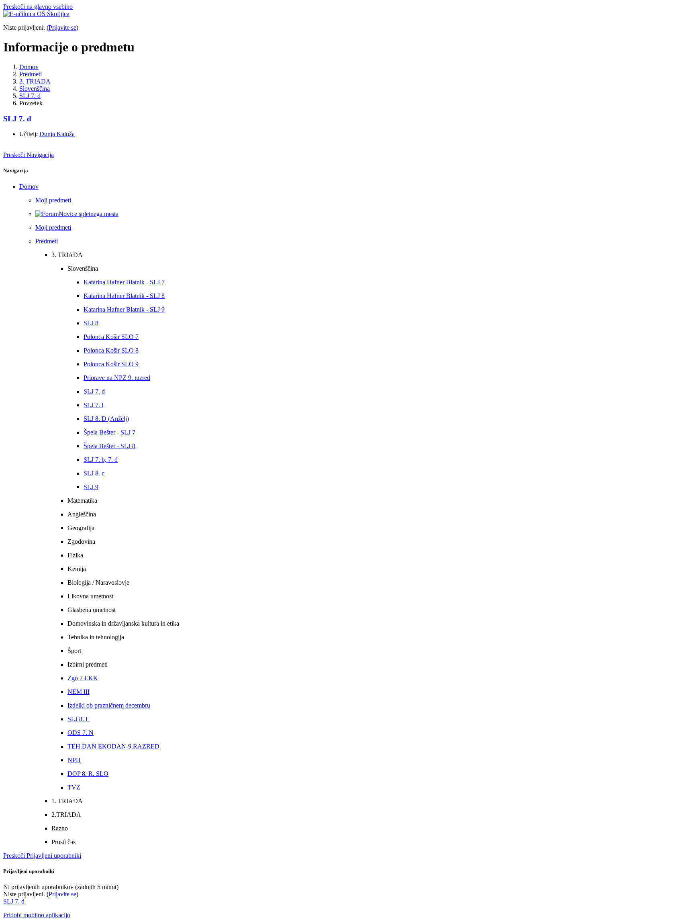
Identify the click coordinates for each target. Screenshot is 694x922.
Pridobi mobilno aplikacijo (36, 915)
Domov (29, 66)
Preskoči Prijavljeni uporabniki (42, 855)
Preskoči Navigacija (28, 154)
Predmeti (30, 74)
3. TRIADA (35, 81)
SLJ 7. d (30, 95)
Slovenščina (34, 88)
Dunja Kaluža (57, 134)
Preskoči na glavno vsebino (38, 6)
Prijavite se (62, 27)
